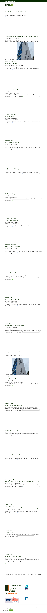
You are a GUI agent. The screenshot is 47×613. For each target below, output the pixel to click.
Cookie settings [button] (5, 610)
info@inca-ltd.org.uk (12, 593)
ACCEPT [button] (10, 610)
